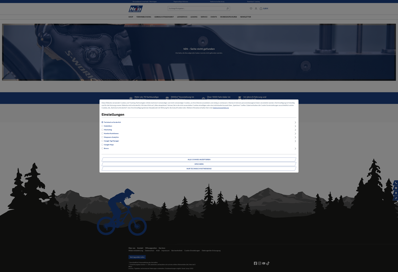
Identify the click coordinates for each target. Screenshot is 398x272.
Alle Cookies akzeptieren (199, 159)
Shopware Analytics (111, 137)
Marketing (108, 130)
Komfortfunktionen (111, 133)
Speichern (199, 164)
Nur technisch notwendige (199, 169)
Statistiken (108, 126)
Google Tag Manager (111, 141)
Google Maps (109, 145)
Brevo (106, 148)
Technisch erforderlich (112, 122)
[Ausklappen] (295, 122)
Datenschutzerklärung (221, 108)
